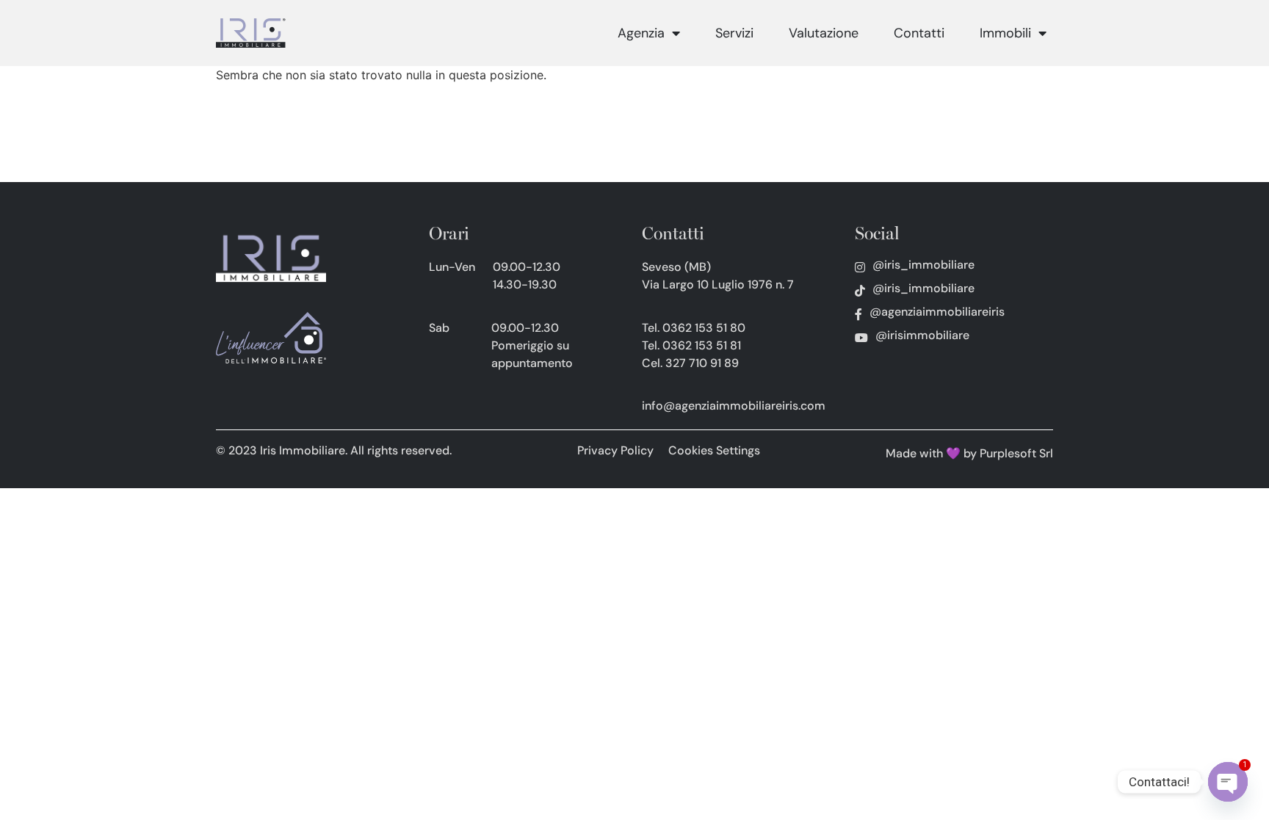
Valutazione (823, 33)
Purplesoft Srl (1016, 453)
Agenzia (641, 33)
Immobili (1005, 33)
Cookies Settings (714, 450)
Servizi (734, 33)
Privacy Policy (615, 450)
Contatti (919, 33)
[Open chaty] (1228, 782)
